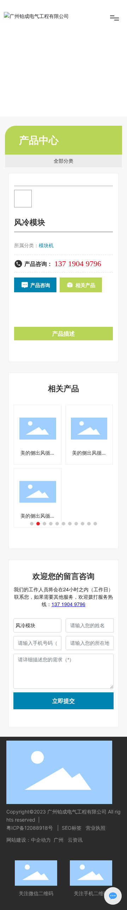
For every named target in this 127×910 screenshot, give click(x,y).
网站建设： (18, 840)
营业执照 (95, 828)
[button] (32, 523)
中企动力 (41, 840)
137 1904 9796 (77, 263)
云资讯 (75, 840)
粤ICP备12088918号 (30, 828)
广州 (59, 840)
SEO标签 (71, 828)
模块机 (46, 245)
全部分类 (63, 161)
